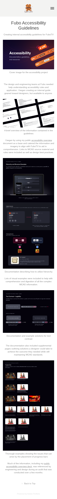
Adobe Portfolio (33, 494)
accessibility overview (41, 140)
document (8, 143)
